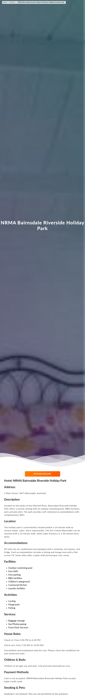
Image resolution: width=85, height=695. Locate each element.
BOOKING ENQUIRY (42, 474)
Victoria (12, 2)
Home (5, 2)
